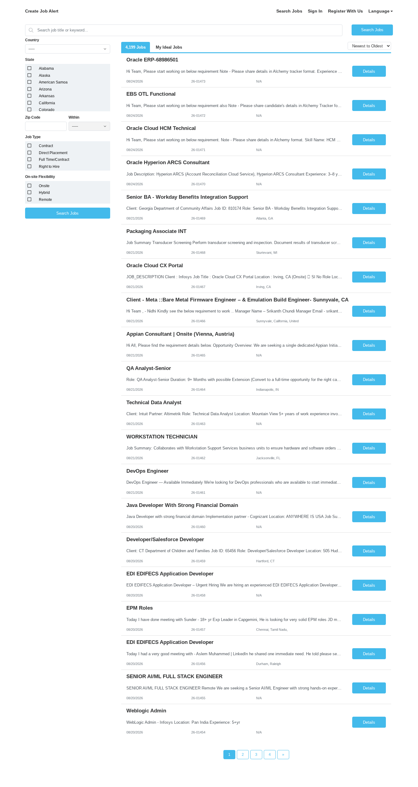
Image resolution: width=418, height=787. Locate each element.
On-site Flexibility (40, 177)
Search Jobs (289, 11)
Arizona (45, 89)
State (29, 59)
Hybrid (44, 192)
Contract (46, 146)
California (47, 103)
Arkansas (46, 96)
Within (74, 117)
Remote (45, 200)
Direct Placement (53, 153)
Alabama (46, 68)
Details (369, 71)
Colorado (46, 110)
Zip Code (32, 117)
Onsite (44, 186)
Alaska (44, 75)
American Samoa (53, 82)
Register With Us (345, 11)
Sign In (315, 11)
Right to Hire (49, 166)
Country (32, 40)
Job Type (33, 137)
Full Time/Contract (54, 159)
